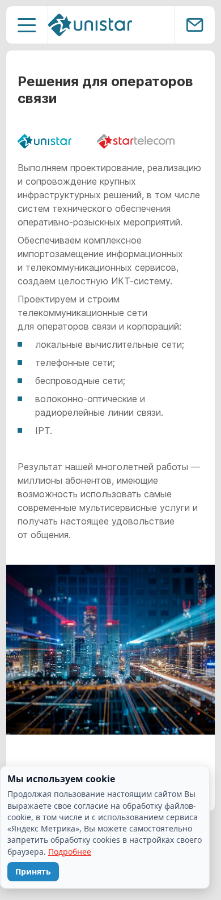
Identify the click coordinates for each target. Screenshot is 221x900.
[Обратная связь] (195, 25)
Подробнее (69, 851)
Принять (33, 871)
